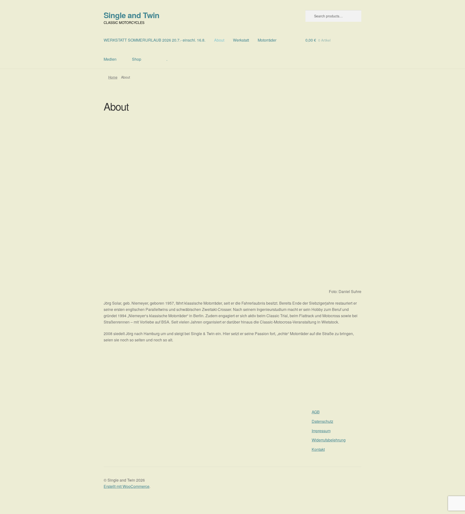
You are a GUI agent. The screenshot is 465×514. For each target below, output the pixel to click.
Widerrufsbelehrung (329, 440)
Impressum (321, 430)
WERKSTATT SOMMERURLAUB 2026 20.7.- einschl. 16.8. (154, 40)
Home (112, 77)
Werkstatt (241, 40)
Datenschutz (322, 421)
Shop (136, 59)
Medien (110, 59)
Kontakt (318, 449)
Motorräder (267, 40)
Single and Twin (131, 15)
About (219, 40)
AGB (316, 412)
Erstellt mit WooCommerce (126, 486)
